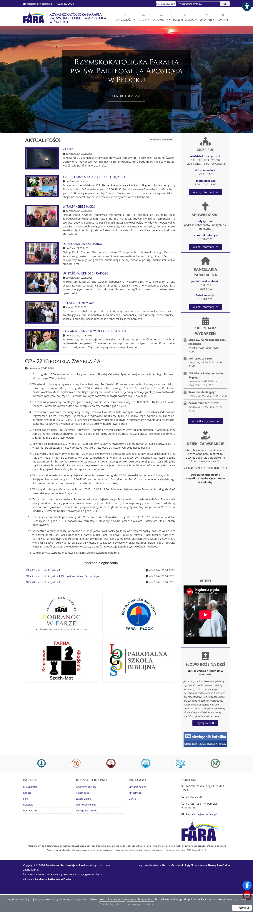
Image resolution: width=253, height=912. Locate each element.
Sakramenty (160, 19)
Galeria (132, 798)
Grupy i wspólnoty (86, 786)
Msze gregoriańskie (86, 810)
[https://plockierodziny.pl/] (74, 763)
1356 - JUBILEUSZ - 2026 (126, 96)
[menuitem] (125, 16)
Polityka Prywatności (111, 904)
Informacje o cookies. (140, 904)
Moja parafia (30, 786)
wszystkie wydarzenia (205, 421)
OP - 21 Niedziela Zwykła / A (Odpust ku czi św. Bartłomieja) (62, 576)
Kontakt (222, 19)
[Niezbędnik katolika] (205, 739)
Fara (25, 798)
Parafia (143, 19)
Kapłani (27, 792)
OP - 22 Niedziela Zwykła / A (63, 361)
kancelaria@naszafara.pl (39, 3)
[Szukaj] (225, 3)
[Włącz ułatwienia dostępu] (246, 6)
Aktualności (124, 19)
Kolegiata (28, 804)
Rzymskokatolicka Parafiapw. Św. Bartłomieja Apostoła (75, 18)
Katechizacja (82, 792)
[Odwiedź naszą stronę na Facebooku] (247, 885)
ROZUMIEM (242, 908)
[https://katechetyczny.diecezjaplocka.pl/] (144, 763)
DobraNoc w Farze (86, 804)
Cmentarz (206, 19)
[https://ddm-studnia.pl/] (178, 763)
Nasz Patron (30, 810)
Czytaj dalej (204, 723)
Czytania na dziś (137, 786)
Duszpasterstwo (184, 19)
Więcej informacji (204, 192)
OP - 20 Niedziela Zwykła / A (43, 582)
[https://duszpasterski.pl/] (109, 763)
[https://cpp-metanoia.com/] (213, 763)
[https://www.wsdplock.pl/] (39, 763)
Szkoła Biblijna (83, 798)
